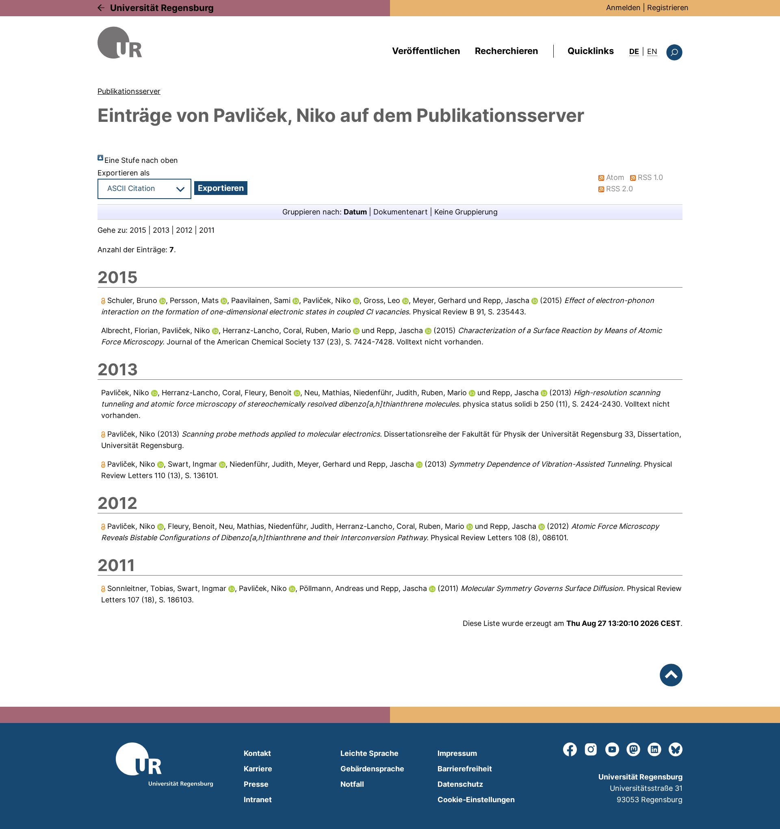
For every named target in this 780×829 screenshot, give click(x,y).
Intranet (258, 799)
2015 (138, 230)
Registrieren (668, 7)
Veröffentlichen (426, 50)
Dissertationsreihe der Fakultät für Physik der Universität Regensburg (503, 434)
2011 (206, 230)
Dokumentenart (400, 212)
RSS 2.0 (619, 188)
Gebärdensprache (372, 768)
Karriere (258, 768)
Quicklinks (591, 50)
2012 (184, 230)
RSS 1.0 (650, 177)
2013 (161, 230)
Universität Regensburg (162, 7)
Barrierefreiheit (465, 768)
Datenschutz (460, 784)
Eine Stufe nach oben (141, 160)
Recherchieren (506, 50)
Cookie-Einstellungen (476, 799)
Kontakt (257, 753)
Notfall (352, 784)
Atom (615, 177)
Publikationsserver (129, 91)
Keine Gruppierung (466, 212)
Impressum (457, 753)
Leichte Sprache (369, 753)
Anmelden (623, 7)
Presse (256, 784)
